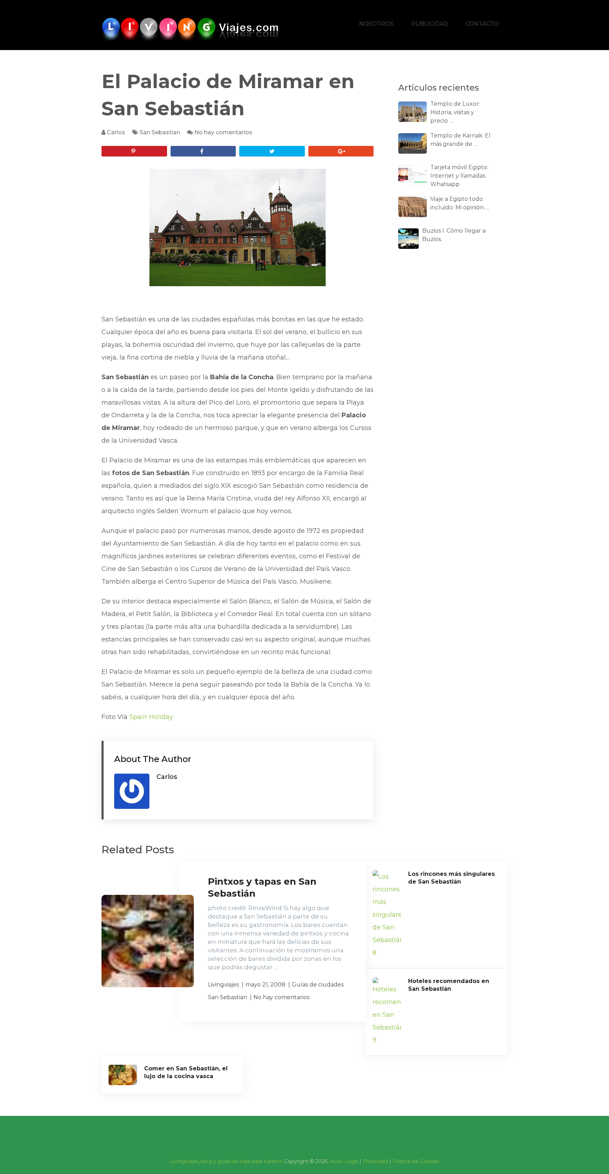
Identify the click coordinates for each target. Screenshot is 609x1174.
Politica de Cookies (416, 1161)
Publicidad (429, 23)
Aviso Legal (344, 1161)
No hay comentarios (223, 132)
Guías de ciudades (318, 984)
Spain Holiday (151, 717)
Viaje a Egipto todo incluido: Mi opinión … (459, 203)
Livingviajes (223, 984)
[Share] (203, 151)
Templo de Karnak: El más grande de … (460, 139)
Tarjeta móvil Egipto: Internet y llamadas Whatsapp (459, 176)
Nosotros (376, 23)
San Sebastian (160, 132)
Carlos (116, 132)
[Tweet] (272, 151)
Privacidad (375, 1161)
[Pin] (134, 151)
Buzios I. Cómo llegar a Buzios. (454, 234)
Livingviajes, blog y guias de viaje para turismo (226, 1161)
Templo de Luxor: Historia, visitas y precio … (455, 112)
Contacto (482, 23)
